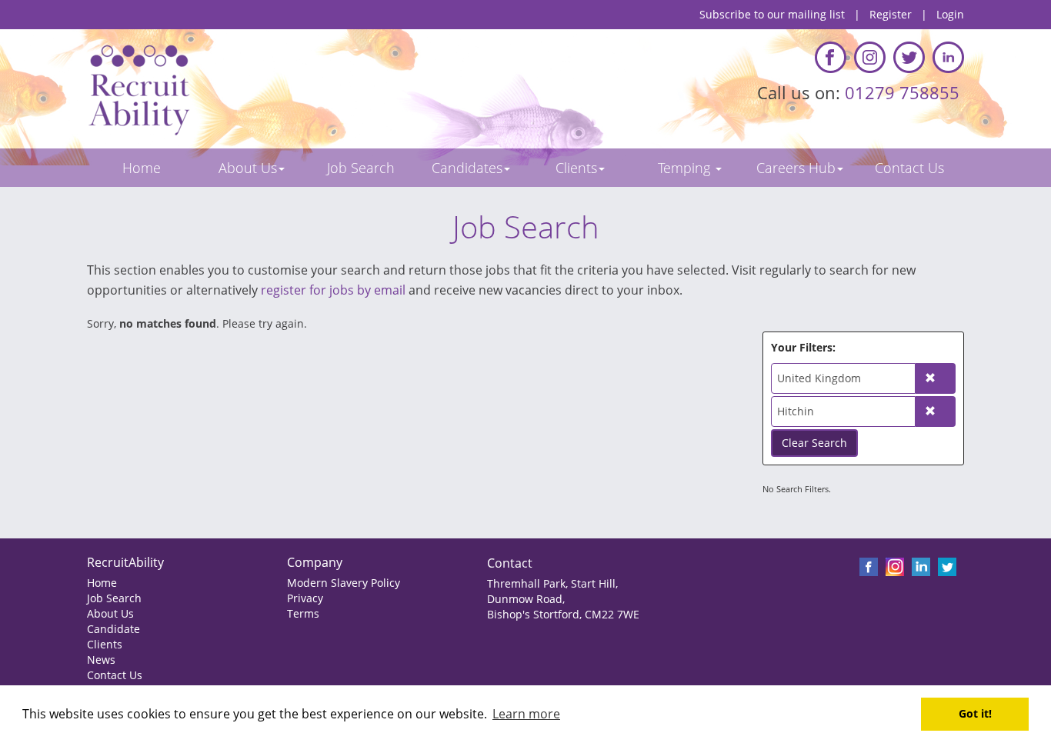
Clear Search (814, 442)
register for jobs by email (333, 290)
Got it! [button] (975, 713)
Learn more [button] (526, 713)
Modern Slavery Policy (343, 582)
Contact (509, 563)
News (101, 659)
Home (102, 582)
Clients (104, 644)
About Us (110, 613)
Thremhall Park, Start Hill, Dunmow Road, (552, 591)
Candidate (113, 628)
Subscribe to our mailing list (772, 14)
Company (314, 562)
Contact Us (114, 675)
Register (890, 14)
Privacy (305, 598)
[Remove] (935, 378)
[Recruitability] (300, 89)
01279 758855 (904, 92)
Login (950, 14)
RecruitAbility (125, 562)
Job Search (114, 598)
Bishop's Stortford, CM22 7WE (563, 614)
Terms (303, 613)
